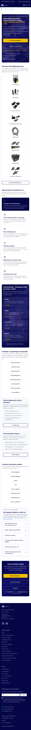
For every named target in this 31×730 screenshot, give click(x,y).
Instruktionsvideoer (15, 383)
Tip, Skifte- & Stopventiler (15, 176)
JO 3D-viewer (5, 649)
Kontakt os (15, 588)
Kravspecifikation (15, 392)
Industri (15, 480)
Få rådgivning (15, 425)
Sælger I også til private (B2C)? (12, 530)
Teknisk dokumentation (15, 379)
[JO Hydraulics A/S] (4, 5)
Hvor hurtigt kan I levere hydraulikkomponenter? (11, 524)
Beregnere (4, 642)
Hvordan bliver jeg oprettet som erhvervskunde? (13, 552)
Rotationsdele (15, 137)
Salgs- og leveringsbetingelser (9, 716)
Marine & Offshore (15, 489)
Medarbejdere (5, 671)
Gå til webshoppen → (16, 40)
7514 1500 (9, 591)
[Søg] (29, 9)
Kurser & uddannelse (15, 501)
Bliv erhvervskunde (15, 582)
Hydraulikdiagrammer (15, 375)
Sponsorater (5, 680)
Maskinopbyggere (15, 472)
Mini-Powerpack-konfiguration (9, 653)
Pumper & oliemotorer (15, 110)
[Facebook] (3, 623)
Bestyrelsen (5, 678)
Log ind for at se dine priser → (9, 59)
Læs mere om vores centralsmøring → (15, 344)
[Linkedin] (6, 623)
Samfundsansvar (6, 683)
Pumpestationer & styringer (15, 123)
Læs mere (7, 305)
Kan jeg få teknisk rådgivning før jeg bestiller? (14, 541)
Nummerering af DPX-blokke (9, 658)
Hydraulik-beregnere (15, 362)
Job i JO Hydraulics (6, 676)
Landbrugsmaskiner (15, 497)
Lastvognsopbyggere (15, 476)
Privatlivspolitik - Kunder (7, 718)
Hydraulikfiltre (15, 97)
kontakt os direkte (7, 519)
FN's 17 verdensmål (6, 722)
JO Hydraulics (5, 669)
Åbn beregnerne (15, 454)
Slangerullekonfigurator (8, 655)
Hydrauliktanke (15, 163)
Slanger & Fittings (15, 150)
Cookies (3, 720)
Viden (3, 633)
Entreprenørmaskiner (15, 493)
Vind (15, 484)
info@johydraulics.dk (23, 591)
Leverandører (5, 673)
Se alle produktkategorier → (15, 182)
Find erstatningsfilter (15, 388)
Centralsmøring (15, 84)
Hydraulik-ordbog (15, 366)
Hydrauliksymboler (15, 371)
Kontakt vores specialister (15, 46)
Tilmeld (23, 694)
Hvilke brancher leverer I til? (12, 547)
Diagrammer (5, 646)
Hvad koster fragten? (10, 535)
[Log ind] (26, 5)
